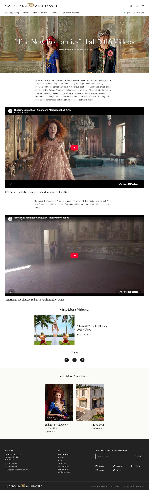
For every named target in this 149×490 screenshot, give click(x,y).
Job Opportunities (64, 472)
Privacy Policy (139, 486)
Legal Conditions (63, 469)
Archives (61, 457)
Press (60, 460)
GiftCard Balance (63, 466)
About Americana (63, 454)
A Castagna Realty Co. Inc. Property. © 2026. (105, 486)
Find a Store (62, 463)
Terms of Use (128, 486)
